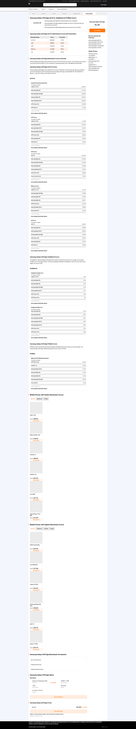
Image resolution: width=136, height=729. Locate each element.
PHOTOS (64, 13)
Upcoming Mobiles (62, 9)
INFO (33, 13)
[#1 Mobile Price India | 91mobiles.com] (33, 4)
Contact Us (32, 722)
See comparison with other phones (39, 113)
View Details (36, 420)
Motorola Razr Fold (35, 435)
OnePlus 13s (33, 474)
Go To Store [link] (84, 707)
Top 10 (50, 722)
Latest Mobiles (65, 1)
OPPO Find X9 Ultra (35, 545)
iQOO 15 (32, 624)
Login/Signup (104, 4)
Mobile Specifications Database (49, 724)
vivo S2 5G (105, 1)
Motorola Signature (85, 1)
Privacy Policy (68, 722)
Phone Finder (44, 722)
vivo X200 (32, 494)
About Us (79, 722)
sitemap (74, 722)
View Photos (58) (37, 22)
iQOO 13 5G (33, 415)
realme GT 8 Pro (34, 584)
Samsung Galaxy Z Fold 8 (74, 1)
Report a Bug (104, 726)
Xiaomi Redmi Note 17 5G (95, 1)
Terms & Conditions (34, 724)
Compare (37, 722)
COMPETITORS (76, 13)
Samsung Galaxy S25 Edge (40, 714)
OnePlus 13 (33, 454)
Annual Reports (86, 722)
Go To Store (97, 30)
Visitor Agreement (96, 722)
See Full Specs (58, 697)
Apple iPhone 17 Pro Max (35, 514)
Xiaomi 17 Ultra (34, 643)
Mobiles (31, 714)
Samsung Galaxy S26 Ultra (35, 605)
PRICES (43, 13)
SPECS (54, 13)
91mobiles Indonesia (58, 722)
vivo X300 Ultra (34, 564)
